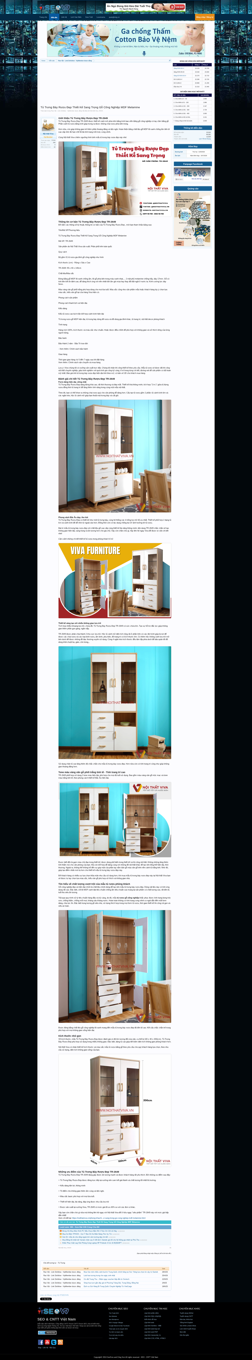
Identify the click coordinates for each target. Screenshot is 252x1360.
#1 (170, 1248)
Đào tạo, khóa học (186, 1319)
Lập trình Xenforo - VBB (152, 1326)
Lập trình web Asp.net (152, 1329)
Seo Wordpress (114, 1319)
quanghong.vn (114, 17)
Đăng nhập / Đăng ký (204, 17)
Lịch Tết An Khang (205, 139)
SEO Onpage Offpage (116, 1322)
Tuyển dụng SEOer (186, 1313)
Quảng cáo (193, 189)
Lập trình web (149, 1322)
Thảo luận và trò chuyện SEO (118, 1329)
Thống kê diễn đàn (193, 128)
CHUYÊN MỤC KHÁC (189, 1309)
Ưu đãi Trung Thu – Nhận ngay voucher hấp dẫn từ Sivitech (106, 1279)
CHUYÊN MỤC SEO (118, 1309)
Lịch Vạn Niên (76, 17)
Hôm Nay (193, 146)
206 (54, 142)
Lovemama (101, 17)
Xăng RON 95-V (179, 68)
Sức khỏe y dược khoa (188, 1326)
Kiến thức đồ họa (150, 1319)
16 (54, 147)
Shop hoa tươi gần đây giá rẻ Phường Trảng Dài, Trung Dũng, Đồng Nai (111, 1283)
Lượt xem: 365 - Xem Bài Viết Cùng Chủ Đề (79, 1227)
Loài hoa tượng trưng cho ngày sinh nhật (99, 1275)
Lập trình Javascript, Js (152, 1335)
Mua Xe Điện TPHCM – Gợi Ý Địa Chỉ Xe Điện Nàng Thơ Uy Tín (87, 1234)
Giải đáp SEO (113, 1338)
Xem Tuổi (89, 17)
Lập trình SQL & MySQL (152, 1316)
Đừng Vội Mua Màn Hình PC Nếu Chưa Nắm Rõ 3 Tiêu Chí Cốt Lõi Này (89, 1231)
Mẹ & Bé (183, 1332)
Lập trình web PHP (151, 1332)
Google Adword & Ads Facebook (119, 1326)
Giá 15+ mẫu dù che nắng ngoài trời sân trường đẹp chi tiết (85, 1237)
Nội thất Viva (94, 111)
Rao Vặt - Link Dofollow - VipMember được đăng (66, 111)
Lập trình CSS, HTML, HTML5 (155, 1338)
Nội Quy (52, 1348)
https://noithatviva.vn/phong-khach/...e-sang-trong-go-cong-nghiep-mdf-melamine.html (108, 1218)
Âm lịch (177, 155)
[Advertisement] (105, 82)
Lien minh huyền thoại (188, 1329)
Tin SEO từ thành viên (116, 1332)
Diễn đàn (54, 17)
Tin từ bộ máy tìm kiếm (116, 1335)
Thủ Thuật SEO (114, 1313)
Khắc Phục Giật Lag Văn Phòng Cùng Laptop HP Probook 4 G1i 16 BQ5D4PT (92, 1243)
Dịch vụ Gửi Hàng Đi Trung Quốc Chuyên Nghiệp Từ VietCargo (108, 1286)
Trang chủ (43, 17)
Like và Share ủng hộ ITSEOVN (54, 1295)
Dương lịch (179, 152)
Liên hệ (64, 17)
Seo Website (113, 1316)
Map (39, 1348)
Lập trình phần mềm (151, 1313)
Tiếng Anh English (186, 1322)
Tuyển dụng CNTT (186, 1316)
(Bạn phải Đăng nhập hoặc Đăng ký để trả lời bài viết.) (154, 1253)
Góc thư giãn (184, 1335)
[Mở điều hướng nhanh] (169, 60)
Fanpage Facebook (193, 164)
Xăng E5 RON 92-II (180, 75)
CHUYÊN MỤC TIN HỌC (155, 1309)
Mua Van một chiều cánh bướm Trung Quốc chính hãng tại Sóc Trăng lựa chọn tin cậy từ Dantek (121, 1272)
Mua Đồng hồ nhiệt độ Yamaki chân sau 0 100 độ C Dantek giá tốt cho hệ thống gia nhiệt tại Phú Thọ (100, 1240)
